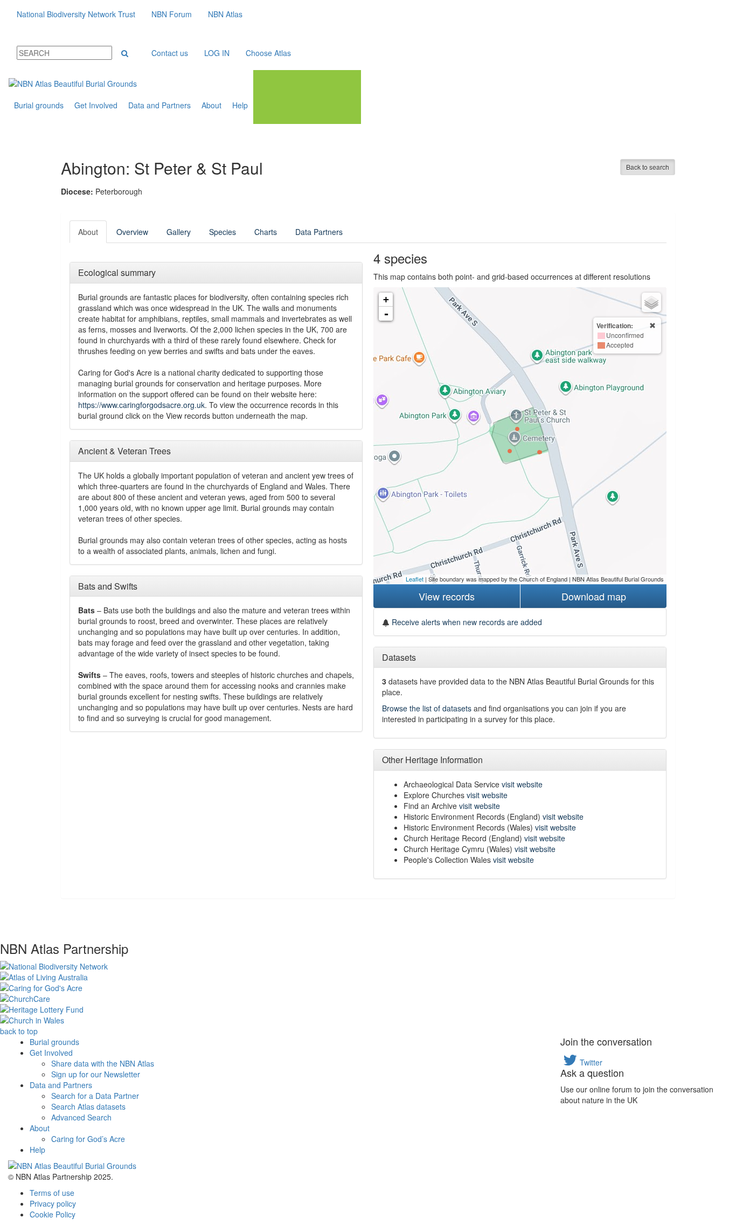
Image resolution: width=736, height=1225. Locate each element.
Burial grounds (39, 105)
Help (240, 105)
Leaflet (414, 579)
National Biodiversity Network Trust (76, 14)
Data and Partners (159, 105)
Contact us (169, 52)
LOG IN (217, 52)
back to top (19, 1031)
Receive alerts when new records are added (466, 622)
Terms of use (52, 1192)
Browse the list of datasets (426, 708)
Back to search (647, 166)
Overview (132, 231)
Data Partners (319, 231)
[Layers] (651, 302)
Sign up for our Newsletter (95, 1074)
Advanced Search (81, 1117)
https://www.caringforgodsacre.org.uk (141, 404)
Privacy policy (53, 1203)
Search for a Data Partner (95, 1095)
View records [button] (447, 596)
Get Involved (95, 105)
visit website (522, 784)
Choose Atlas (268, 52)
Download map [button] (593, 596)
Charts (265, 231)
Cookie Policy (52, 1214)
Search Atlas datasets (88, 1106)
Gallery (178, 231)
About (211, 105)
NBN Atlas (225, 14)
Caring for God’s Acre (88, 1138)
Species (222, 231)
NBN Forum (171, 14)
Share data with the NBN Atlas (102, 1063)
